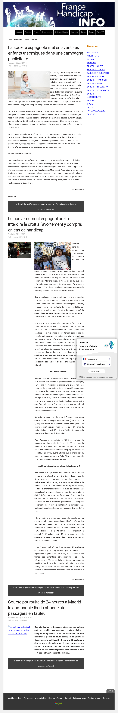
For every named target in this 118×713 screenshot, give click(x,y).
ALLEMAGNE (93, 52)
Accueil (19, 32)
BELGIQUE (91, 59)
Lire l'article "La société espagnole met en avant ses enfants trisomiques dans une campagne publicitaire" (46, 207)
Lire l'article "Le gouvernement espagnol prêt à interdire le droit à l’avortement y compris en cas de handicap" (46, 590)
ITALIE (90, 104)
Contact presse (94, 698)
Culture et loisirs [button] (61, 32)
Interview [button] (74, 32)
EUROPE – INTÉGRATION (98, 87)
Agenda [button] (28, 32)
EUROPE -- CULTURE (96, 70)
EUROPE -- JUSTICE (95, 83)
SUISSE (90, 107)
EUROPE (90, 100)
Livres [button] (83, 32)
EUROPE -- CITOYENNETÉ (98, 90)
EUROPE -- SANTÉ (95, 66)
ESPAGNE (91, 63)
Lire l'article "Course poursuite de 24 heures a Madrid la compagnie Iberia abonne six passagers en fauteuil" (46, 663)
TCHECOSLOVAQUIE (96, 111)
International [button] (47, 32)
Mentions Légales (55, 698)
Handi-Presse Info (14, 698)
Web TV (100, 32)
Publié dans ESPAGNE (17, 66)
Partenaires (28, 698)
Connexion (107, 698)
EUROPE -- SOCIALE (95, 76)
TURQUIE (91, 114)
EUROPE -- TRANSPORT (97, 80)
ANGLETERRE (93, 56)
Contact (68, 698)
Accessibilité (40, 698)
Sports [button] (91, 32)
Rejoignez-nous (79, 698)
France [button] (36, 32)
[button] (112, 691)
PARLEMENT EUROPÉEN (98, 73)
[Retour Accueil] (59, 14)
